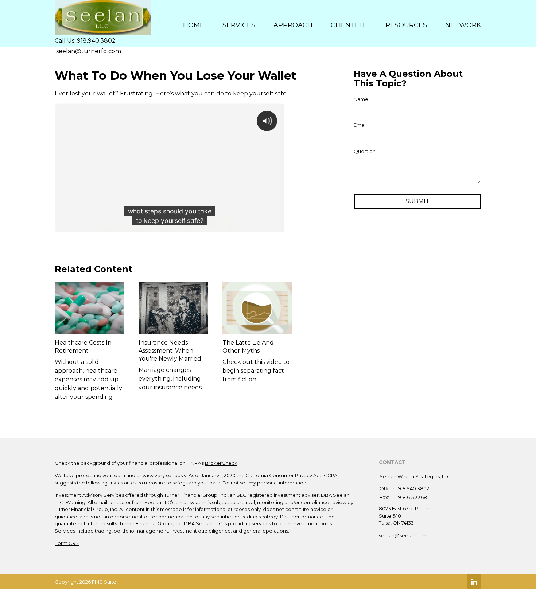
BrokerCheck (221, 463)
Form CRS (67, 543)
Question (365, 151)
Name (361, 99)
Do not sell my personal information (264, 483)
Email (360, 125)
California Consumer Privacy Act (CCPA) (292, 475)
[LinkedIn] (474, 581)
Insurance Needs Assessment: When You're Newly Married (170, 350)
